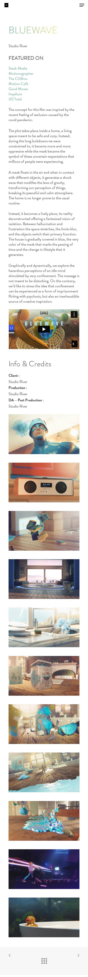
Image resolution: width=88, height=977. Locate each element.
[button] (81, 5)
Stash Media (18, 68)
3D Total (15, 99)
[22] (44, 627)
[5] (44, 724)
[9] (44, 869)
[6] (44, 531)
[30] (44, 917)
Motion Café (18, 84)
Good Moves (18, 89)
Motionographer (21, 73)
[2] (44, 482)
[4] (44, 772)
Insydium (15, 94)
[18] (44, 821)
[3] (44, 676)
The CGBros (18, 78)
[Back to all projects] (44, 960)
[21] (44, 579)
